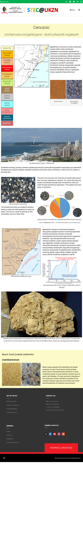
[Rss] (81, 1)
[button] (12, 2)
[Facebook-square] (70, 1)
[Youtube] (74, 1)
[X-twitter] (66, 1)
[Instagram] (77, 1)
